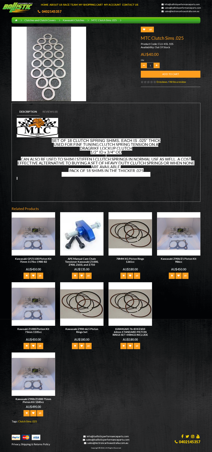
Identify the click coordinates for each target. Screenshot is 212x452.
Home (45, 4)
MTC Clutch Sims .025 (104, 20)
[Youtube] (198, 436)
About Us (56, 4)
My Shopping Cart (91, 4)
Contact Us (130, 4)
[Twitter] (187, 436)
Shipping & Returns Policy (35, 444)
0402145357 (51, 11)
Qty (142, 60)
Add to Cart (170, 74)
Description (28, 111)
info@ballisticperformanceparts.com (182, 4)
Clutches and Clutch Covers (40, 20)
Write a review (177, 81)
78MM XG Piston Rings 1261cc (130, 260)
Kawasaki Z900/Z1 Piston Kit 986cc (178, 260)
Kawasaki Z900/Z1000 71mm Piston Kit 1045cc (33, 400)
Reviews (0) (50, 111)
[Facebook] (182, 436)
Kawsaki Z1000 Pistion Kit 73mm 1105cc (33, 330)
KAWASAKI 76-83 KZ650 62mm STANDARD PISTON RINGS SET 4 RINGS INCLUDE (130, 331)
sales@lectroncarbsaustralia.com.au (182, 11)
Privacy (16, 444)
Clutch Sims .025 (27, 421)
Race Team (70, 4)
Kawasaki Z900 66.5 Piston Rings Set (81, 330)
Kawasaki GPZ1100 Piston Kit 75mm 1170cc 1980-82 (33, 260)
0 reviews (162, 81)
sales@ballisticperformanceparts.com (183, 7)
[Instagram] (192, 436)
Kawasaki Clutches (73, 20)
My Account (112, 4)
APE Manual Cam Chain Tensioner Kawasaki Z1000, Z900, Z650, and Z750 (82, 261)
